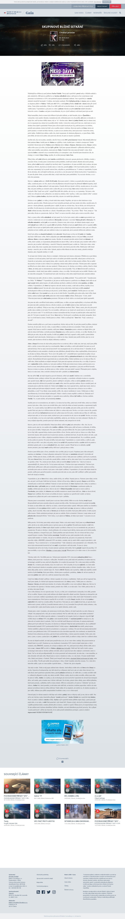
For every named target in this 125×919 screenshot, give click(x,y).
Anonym (47, 823)
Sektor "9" (38, 796)
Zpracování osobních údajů (45, 878)
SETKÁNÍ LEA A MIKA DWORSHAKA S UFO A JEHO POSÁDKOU (86, 821)
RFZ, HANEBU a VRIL (71, 796)
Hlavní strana (68, 878)
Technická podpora (42, 886)
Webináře (97, 13)
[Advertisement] (62, 849)
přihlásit (115, 6)
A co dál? (98, 796)
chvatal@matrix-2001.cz (20, 886)
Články (88, 13)
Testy (6, 821)
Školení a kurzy (110, 13)
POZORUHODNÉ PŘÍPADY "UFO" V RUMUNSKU (19, 798)
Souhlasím (106, 2)
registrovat (102, 6)
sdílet (78, 45)
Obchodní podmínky (43, 874)
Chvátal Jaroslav (67, 32)
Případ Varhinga (100, 798)
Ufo (63, 40)
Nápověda (40, 882)
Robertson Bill (49, 798)
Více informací (97, 2)
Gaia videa (79, 13)
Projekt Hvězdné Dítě (10, 823)
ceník (83, 6)
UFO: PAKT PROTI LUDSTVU (44, 821)
